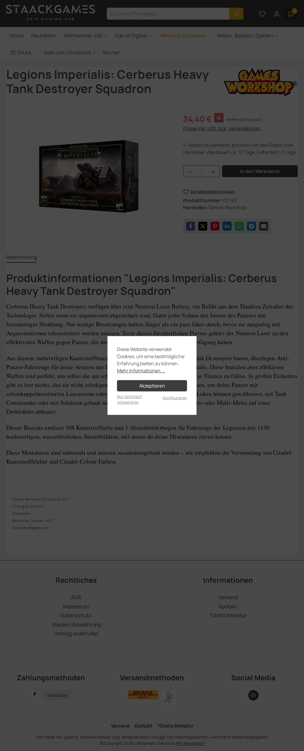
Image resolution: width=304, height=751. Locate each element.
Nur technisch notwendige (129, 399)
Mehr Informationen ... (141, 370)
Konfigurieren (175, 397)
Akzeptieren (152, 385)
